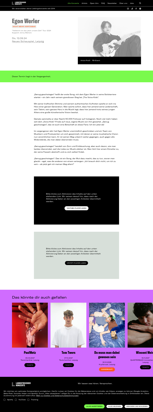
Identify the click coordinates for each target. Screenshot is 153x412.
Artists (84, 3)
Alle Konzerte (73, 3)
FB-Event (96, 60)
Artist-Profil (85, 60)
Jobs (132, 3)
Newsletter (112, 3)
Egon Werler (25, 21)
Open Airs (94, 3)
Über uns (123, 3)
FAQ (103, 3)
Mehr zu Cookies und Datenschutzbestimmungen (57, 396)
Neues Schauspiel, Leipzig (28, 41)
